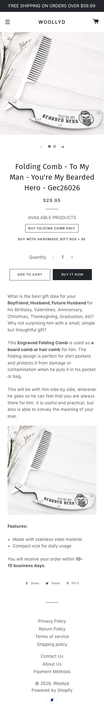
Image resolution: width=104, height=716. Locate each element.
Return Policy (52, 628)
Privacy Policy (52, 621)
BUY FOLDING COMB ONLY (51, 228)
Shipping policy (52, 644)
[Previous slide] (41, 146)
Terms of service (52, 636)
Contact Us (52, 656)
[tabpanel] (52, 83)
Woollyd (52, 22)
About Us (52, 664)
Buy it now (72, 274)
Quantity (37, 257)
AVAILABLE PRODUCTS (52, 217)
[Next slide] (62, 146)
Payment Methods (52, 671)
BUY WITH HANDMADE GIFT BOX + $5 (52, 239)
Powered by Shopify (52, 690)
